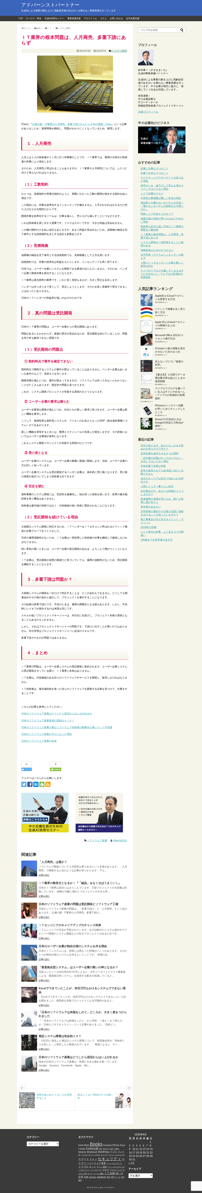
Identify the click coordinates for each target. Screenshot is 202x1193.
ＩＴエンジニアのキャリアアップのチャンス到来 (70, 925)
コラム (103, 18)
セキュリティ (109, 1159)
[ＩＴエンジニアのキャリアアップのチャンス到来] (29, 932)
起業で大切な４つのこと (154, 173)
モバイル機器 (98, 1174)
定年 (80, 1176)
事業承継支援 (74, 18)
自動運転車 (101, 1177)
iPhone (115, 1145)
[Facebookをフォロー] (30, 784)
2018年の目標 (148, 527)
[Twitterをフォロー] (24, 784)
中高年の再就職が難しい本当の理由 (161, 198)
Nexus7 (106, 1149)
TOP (20, 18)
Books (96, 1144)
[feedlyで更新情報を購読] (42, 784)
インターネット (87, 1155)
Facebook (107, 1145)
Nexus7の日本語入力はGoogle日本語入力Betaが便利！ (169, 422)
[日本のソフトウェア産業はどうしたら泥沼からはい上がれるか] (29, 1064)
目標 (86, 1177)
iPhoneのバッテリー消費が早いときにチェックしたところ (170, 408)
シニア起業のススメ (152, 193)
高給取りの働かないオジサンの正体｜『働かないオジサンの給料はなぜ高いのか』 (162, 206)
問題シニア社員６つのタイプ (157, 214)
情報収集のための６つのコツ (157, 250)
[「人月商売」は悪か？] (29, 868)
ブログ (105, 1170)
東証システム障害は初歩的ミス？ (60, 1036)
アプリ (113, 1151)
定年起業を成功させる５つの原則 (159, 453)
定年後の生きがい (151, 506)
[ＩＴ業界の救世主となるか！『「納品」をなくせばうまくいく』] (29, 889)
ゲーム (110, 1155)
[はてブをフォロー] (36, 784)
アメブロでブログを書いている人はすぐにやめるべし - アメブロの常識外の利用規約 (162, 274)
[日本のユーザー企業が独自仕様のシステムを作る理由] (29, 953)
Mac (100, 1149)
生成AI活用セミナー (54, 18)
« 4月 (131, 1163)
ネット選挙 (102, 1167)
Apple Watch (83, 1145)
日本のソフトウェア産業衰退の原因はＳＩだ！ (47, 720)
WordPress (104, 1151)
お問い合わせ (116, 18)
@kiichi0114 (120, 840)
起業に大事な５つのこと (154, 168)
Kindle (82, 1149)
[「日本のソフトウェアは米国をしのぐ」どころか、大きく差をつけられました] (29, 1019)
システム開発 (119, 51)
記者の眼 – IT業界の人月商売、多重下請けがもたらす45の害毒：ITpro (71, 124)
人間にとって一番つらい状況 (157, 486)
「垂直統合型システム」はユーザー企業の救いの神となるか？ (78, 967)
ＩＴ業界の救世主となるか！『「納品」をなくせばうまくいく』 (80, 883)
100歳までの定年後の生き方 (157, 539)
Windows (82, 1152)
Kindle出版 (92, 1148)
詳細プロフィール (148, 111)
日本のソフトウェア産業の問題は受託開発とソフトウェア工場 (78, 904)
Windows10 (92, 1152)
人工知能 (109, 1173)
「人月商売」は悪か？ (53, 862)
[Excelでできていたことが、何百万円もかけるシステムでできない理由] (29, 995)
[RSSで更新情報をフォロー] (47, 784)
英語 (108, 1177)
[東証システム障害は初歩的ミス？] (29, 1043)
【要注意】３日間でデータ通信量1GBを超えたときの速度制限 (170, 378)
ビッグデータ (96, 1170)
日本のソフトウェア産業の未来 (39, 741)
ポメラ (90, 1174)
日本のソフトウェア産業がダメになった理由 (46, 734)
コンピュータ (119, 1155)
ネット (92, 1166)
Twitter (116, 1149)
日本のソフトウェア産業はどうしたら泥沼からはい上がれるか (56, 713)
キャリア (104, 1155)
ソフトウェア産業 (97, 840)
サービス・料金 (33, 18)
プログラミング (116, 1170)
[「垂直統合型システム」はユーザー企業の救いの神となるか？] (29, 974)
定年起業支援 (132, 18)
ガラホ (97, 1155)
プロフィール (90, 18)
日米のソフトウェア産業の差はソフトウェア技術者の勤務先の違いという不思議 (66, 727)
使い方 (119, 1173)
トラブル (83, 1166)
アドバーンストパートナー (50, 4)
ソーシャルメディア (114, 1163)
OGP (111, 1149)
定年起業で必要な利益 (153, 466)
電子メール (116, 1177)
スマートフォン (87, 1159)
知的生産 (92, 1177)
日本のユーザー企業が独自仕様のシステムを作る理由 (73, 946)
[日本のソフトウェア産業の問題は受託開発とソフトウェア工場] (29, 910)
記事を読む (44, 875)
